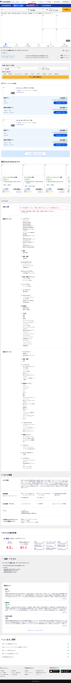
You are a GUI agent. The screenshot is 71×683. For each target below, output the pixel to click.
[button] (36, 9)
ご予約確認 (2, 670)
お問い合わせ (2, 676)
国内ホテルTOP (4, 13)
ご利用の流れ (13, 670)
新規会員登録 (57, 2)
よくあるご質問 (14, 674)
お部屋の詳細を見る (20, 92)
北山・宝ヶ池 (24, 13)
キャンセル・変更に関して (16, 672)
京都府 (9, 13)
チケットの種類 (3, 672)
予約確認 (49, 2)
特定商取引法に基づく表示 (41, 672)
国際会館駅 (30, 13)
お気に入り (41, 2)
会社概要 (26, 670)
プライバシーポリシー (29, 672)
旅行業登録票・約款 (39, 670)
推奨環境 (26, 674)
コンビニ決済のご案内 (4, 674)
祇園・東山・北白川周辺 (16, 13)
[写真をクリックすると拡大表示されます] (21, 29)
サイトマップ (38, 674)
